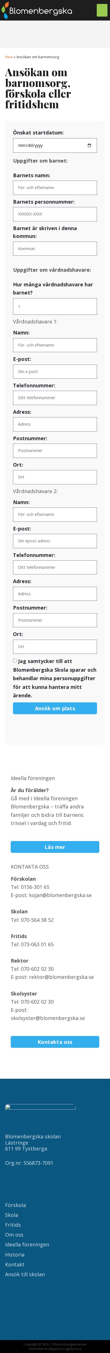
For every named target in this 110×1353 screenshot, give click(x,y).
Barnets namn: (31, 175)
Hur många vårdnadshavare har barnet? (53, 288)
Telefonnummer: (34, 385)
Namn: (21, 332)
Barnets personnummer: (44, 201)
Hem (9, 57)
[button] (102, 10)
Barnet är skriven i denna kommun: (45, 232)
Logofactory (72, 1349)
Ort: (18, 464)
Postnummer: (30, 438)
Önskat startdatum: (38, 132)
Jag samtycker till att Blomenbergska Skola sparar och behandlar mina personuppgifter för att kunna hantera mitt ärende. (54, 678)
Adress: (22, 411)
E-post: (22, 359)
